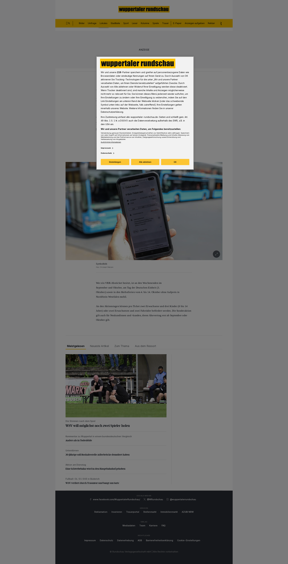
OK (175, 162)
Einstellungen (115, 162)
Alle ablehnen (145, 162)
